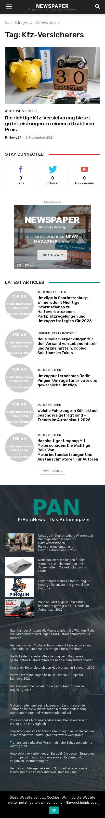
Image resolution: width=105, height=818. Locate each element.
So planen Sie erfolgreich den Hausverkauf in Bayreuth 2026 (52, 667)
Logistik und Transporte (56, 333)
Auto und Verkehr (21, 111)
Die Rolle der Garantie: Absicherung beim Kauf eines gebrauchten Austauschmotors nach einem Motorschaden (51, 658)
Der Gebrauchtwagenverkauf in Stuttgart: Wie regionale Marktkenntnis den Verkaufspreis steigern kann (48, 770)
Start (8, 22)
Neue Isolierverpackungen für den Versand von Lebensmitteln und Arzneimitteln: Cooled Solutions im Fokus (67, 346)
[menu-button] (9, 7)
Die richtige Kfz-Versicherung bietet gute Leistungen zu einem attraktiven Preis (49, 123)
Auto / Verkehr (49, 370)
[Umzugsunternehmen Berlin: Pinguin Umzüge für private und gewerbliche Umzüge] (19, 378)
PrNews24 (13, 137)
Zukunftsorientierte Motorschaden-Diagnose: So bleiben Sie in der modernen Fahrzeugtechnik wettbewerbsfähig (52, 733)
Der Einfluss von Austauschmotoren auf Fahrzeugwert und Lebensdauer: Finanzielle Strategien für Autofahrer (51, 647)
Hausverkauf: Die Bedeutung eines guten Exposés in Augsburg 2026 (47, 688)
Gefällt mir (20, 167)
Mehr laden (51, 470)
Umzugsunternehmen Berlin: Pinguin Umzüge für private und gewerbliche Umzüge (67, 380)
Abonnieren (84, 167)
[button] (98, 7)
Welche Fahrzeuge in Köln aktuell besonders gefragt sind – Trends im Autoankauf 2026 (67, 415)
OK (53, 810)
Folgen (52, 167)
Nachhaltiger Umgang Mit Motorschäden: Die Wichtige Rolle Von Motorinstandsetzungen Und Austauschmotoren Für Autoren (52, 634)
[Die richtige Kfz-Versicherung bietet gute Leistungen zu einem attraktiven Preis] (52, 75)
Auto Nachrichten (51, 292)
